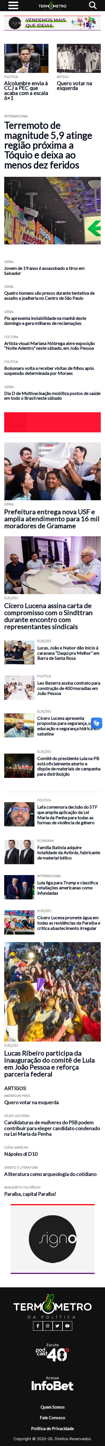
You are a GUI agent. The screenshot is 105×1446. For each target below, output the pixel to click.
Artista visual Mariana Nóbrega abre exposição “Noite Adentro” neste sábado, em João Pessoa (49, 345)
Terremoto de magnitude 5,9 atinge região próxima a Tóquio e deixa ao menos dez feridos (48, 144)
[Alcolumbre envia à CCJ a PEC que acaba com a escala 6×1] (26, 58)
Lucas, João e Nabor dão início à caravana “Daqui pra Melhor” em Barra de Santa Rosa (68, 653)
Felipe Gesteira (16, 1116)
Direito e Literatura (21, 1167)
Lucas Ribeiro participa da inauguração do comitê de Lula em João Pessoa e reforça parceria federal (49, 1063)
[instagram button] (48, 1326)
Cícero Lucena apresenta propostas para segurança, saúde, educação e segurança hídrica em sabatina (68, 725)
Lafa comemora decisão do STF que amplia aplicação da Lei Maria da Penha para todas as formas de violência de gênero (67, 814)
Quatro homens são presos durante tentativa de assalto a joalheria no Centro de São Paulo (49, 295)
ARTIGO (63, 77)
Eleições (11, 598)
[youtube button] (67, 1326)
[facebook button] (38, 1326)
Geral (9, 261)
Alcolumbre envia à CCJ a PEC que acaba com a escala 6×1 (26, 90)
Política (11, 77)
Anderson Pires (17, 1096)
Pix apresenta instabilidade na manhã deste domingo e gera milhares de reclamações (45, 320)
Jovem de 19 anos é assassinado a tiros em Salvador (44, 270)
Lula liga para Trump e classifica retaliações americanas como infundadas (67, 887)
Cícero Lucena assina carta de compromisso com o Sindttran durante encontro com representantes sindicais (48, 615)
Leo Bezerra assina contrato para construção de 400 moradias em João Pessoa (68, 688)
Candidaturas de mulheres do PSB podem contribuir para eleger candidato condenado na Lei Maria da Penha (52, 1128)
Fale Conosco (52, 1417)
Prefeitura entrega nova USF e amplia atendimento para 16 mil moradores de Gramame (51, 519)
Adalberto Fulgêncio (22, 1187)
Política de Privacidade (52, 1428)
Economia (45, 840)
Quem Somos (53, 1406)
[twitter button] (57, 1326)
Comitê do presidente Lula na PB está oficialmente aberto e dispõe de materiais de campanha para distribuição (69, 766)
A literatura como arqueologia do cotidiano (50, 1174)
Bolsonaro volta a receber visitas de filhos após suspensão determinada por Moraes (49, 370)
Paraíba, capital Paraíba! (30, 1194)
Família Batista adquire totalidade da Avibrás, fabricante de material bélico (68, 852)
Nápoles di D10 (21, 1154)
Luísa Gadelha (16, 1147)
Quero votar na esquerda (74, 85)
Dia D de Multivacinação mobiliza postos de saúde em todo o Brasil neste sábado (52, 395)
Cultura (11, 337)
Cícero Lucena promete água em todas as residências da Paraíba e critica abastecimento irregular (68, 922)
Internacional (16, 116)
